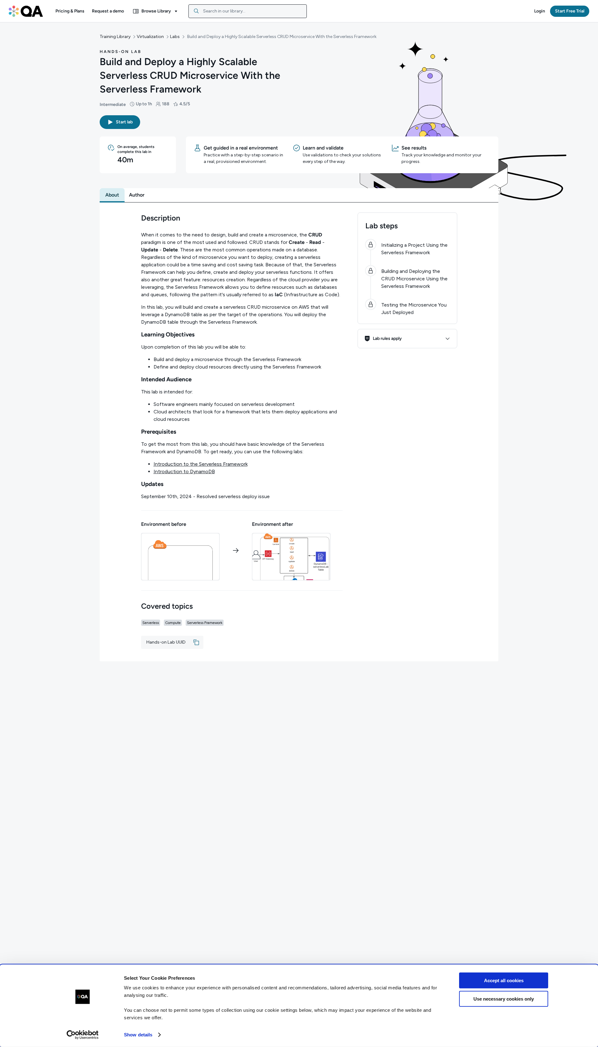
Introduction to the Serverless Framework (201, 464)
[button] (70, 11)
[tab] (112, 195)
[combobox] (247, 11)
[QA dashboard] (25, 11)
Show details (138, 1034)
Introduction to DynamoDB (184, 471)
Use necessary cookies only (503, 998)
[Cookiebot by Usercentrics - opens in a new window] (82, 1035)
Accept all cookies (504, 980)
